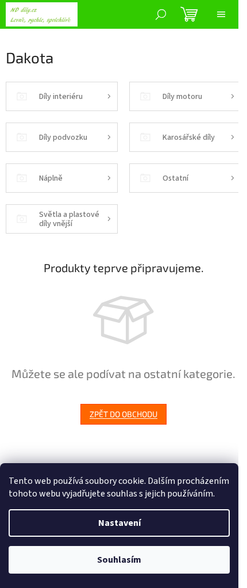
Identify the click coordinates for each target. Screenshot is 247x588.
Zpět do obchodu (123, 414)
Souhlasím (119, 559)
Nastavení (119, 523)
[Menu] (221, 14)
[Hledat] (160, 14)
